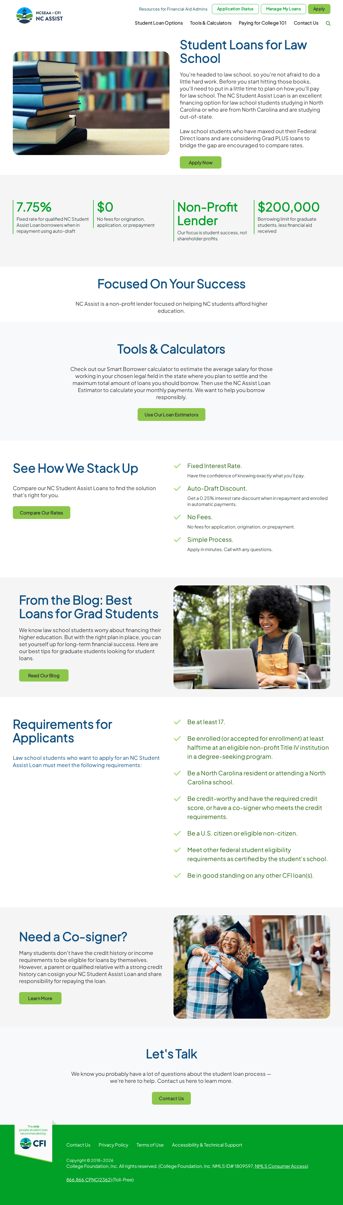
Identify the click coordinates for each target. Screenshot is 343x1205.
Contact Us (306, 23)
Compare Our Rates (41, 512)
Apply (319, 8)
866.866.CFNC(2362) (89, 1179)
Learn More (40, 998)
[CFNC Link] (33, 1143)
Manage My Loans (283, 8)
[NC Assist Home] (40, 14)
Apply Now (201, 162)
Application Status (235, 8)
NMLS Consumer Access (281, 1166)
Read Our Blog (44, 675)
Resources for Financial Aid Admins (173, 9)
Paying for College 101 (263, 23)
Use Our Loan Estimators (171, 414)
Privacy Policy (113, 1145)
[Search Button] (328, 23)
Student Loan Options (159, 23)
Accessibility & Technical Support (207, 1145)
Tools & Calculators (211, 23)
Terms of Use (150, 1145)
